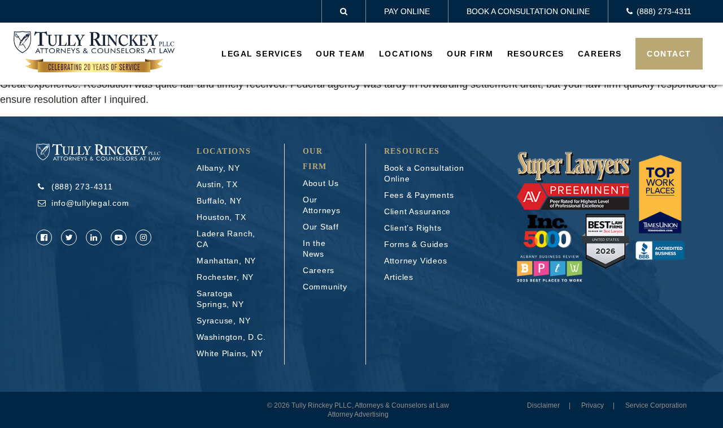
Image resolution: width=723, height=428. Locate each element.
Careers (600, 53)
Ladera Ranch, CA (226, 239)
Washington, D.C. (231, 336)
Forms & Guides (416, 244)
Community (325, 286)
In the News (314, 248)
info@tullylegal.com (90, 202)
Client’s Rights (413, 227)
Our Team (340, 53)
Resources (535, 53)
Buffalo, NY (219, 200)
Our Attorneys (322, 205)
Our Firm (470, 53)
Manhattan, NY (226, 260)
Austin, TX (217, 184)
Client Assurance (417, 211)
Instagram (143, 237)
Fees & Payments (419, 195)
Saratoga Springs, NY (220, 299)
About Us (321, 183)
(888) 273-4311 (82, 186)
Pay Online (407, 11)
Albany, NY (218, 167)
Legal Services (261, 53)
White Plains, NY (230, 353)
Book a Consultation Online (528, 11)
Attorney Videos (415, 260)
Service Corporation (656, 405)
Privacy (592, 405)
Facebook (44, 237)
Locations (406, 53)
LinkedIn (94, 237)
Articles (398, 277)
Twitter (69, 237)
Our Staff (321, 226)
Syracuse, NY (223, 320)
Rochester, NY (225, 277)
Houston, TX (221, 217)
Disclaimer (543, 405)
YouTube (119, 237)
